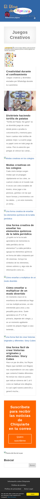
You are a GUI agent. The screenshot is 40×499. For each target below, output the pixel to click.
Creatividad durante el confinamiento (18, 73)
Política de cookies (19, 485)
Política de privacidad (13, 489)
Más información (12, 497)
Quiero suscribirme (20, 439)
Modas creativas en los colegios (18, 166)
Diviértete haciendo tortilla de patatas (18, 117)
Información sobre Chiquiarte (19, 481)
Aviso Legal (28, 489)
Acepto (32, 494)
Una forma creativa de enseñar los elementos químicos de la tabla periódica (20, 229)
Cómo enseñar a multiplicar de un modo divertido (16, 290)
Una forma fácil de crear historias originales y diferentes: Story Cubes (17, 353)
